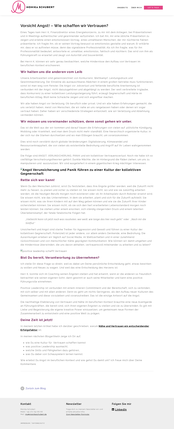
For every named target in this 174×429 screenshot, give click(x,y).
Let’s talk (153, 8)
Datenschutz (38, 423)
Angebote (122, 8)
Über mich (136, 8)
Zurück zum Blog (36, 388)
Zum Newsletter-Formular (77, 414)
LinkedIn (121, 409)
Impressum (25, 423)
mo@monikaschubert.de (36, 414)
